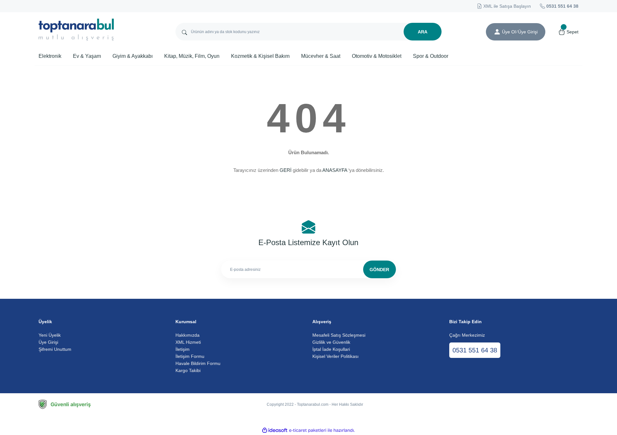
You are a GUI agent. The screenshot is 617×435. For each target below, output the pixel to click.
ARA (422, 31)
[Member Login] (497, 31)
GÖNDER (379, 269)
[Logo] (76, 30)
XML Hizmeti (188, 342)
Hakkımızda (187, 335)
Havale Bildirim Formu (197, 363)
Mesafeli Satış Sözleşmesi (338, 335)
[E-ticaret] (307, 430)
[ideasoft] (275, 430)
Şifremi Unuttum (55, 349)
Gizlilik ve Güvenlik (331, 342)
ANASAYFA (334, 170)
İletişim (182, 349)
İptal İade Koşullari (331, 349)
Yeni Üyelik (50, 335)
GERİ (285, 170)
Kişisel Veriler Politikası (335, 356)
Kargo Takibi (188, 370)
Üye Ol (509, 31)
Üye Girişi (48, 342)
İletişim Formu (189, 356)
